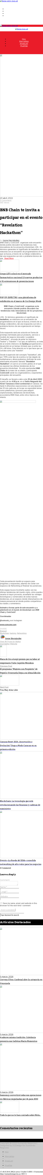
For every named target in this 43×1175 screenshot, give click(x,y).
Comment (5, 880)
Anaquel (9, 13)
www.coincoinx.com (8, 625)
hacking (13, 633)
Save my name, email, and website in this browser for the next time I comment (18, 904)
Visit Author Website (8, 644)
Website (4, 896)
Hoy (7, 9)
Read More (9, 258)
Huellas (8, 16)
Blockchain (4, 633)
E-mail (3, 892)
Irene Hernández (11, 240)
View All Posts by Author (10, 641)
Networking (22, 633)
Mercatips (9, 11)
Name (3, 887)
